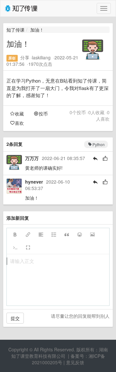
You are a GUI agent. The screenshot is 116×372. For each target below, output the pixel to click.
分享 (24, 57)
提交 (15, 318)
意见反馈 (75, 362)
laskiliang (41, 57)
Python (98, 144)
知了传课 (15, 29)
